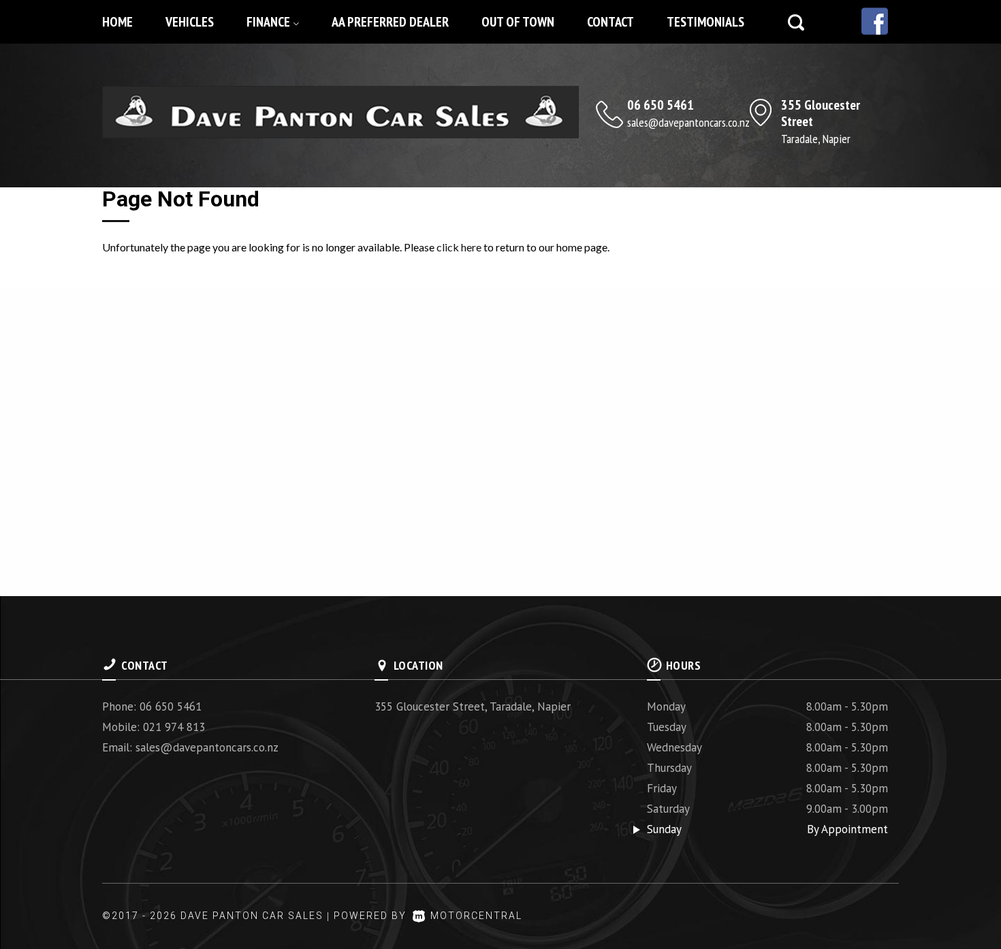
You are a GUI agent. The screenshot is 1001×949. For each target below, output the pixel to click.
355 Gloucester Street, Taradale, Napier (473, 706)
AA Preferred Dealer (390, 22)
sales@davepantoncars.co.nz (688, 122)
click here (458, 246)
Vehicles (189, 22)
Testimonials (705, 22)
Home (117, 22)
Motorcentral (476, 915)
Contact (610, 22)
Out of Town (517, 22)
